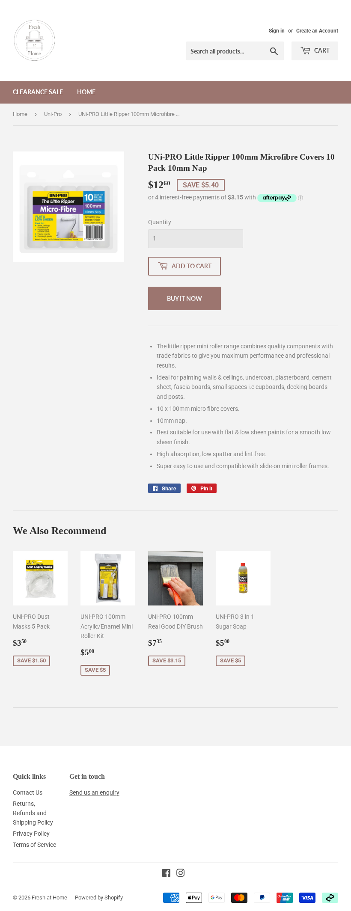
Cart (321, 50)
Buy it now (184, 298)
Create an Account (317, 31)
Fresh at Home (49, 897)
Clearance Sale (38, 91)
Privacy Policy (31, 833)
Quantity (159, 222)
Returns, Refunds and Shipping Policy (33, 813)
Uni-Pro (53, 114)
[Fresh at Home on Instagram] (180, 874)
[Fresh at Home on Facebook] (166, 874)
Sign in (277, 31)
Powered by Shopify (99, 897)
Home (86, 91)
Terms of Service (34, 844)
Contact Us (27, 792)
